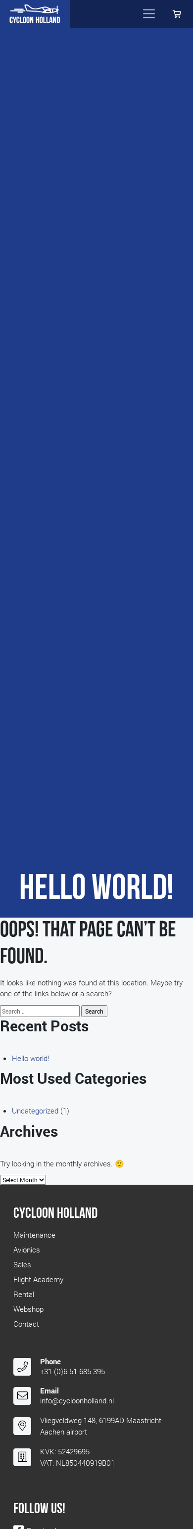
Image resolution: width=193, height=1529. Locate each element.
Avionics (26, 1249)
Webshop (28, 1309)
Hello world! (30, 1058)
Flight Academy (38, 1279)
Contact (26, 1324)
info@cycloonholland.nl (77, 1400)
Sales (22, 1264)
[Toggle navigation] (149, 14)
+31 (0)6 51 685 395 (72, 1371)
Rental (23, 1294)
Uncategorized (35, 1110)
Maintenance (34, 1235)
